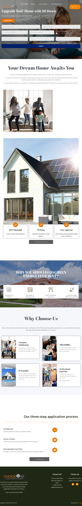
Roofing (33, 4)
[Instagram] (77, 484)
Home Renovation (56, 4)
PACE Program (24, 4)
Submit (41, 46)
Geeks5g (79, 503)
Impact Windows (43, 4)
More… (22, 9)
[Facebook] (73, 484)
